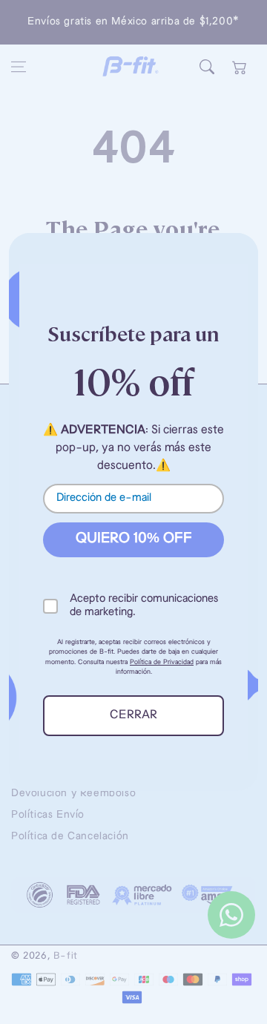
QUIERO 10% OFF (134, 539)
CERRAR (133, 715)
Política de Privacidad (162, 662)
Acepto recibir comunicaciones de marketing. (144, 606)
